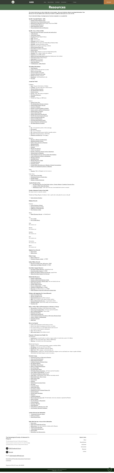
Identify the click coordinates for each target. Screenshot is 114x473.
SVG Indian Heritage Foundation (38, 371)
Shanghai (33, 171)
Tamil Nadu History (35, 62)
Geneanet (33, 147)
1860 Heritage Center (37, 187)
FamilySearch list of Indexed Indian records (40, 22)
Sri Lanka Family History (36, 369)
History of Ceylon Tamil (36, 71)
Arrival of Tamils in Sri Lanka (37, 72)
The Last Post (34, 308)
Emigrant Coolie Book (36, 312)
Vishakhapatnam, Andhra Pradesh (38, 63)
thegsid (11, 452)
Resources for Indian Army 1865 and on (39, 263)
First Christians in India (36, 209)
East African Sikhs (35, 368)
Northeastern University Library (38, 414)
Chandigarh (33, 36)
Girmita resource (34, 92)
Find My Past (34, 348)
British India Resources (36, 297)
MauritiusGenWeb (35, 144)
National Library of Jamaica (37, 111)
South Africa (33, 375)
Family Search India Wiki (36, 294)
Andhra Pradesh (34, 33)
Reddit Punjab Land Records (37, 314)
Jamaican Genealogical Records (38, 117)
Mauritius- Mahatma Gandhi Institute (39, 139)
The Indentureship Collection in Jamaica (39, 104)
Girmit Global (34, 379)
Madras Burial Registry (36, 283)
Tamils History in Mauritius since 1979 (39, 406)
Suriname (33, 96)
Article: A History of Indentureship (38, 317)
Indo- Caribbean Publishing (37, 311)
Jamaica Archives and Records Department (40, 110)
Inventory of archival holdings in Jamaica (40, 108)
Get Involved (83, 446)
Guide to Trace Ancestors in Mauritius (39, 142)
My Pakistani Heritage (35, 363)
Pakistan (32, 75)
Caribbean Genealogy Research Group (39, 362)
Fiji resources (34, 129)
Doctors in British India (36, 286)
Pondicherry (33, 54)
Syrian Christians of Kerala (37, 205)
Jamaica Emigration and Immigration (39, 121)
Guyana (32, 93)
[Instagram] (7, 452)
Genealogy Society (35, 163)
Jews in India (33, 218)
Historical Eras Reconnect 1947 (37, 397)
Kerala (32, 45)
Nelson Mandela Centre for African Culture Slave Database (43, 154)
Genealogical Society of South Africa (39, 177)
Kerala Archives (34, 50)
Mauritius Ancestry (35, 145)
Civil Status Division (35, 162)
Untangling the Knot (35, 318)
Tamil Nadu (33, 59)
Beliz (32, 86)
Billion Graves (34, 253)
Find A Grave (34, 251)
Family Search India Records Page (38, 424)
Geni (32, 339)
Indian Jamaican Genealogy (37, 360)
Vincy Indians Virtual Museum (37, 372)
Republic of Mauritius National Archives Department (42, 151)
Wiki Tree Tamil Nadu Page (37, 60)
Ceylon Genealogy (35, 402)
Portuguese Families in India (37, 259)
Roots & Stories (83, 442)
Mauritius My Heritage (36, 148)
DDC (32, 350)
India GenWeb (34, 430)
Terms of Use (54, 470)
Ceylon (32, 69)
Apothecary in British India (37, 287)
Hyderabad (33, 41)
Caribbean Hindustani (35, 396)
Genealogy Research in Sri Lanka (38, 74)
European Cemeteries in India (37, 206)
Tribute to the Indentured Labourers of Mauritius (41, 166)
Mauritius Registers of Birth (37, 160)
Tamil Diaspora (34, 68)
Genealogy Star (34, 303)
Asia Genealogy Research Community (39, 408)
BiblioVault (33, 320)
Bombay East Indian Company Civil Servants (40, 272)
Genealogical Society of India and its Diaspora (41, 357)
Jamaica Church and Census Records (39, 114)
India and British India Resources (38, 300)
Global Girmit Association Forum (38, 382)
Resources (84, 449)
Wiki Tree (33, 341)
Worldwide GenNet (35, 302)
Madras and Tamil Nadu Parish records (39, 56)
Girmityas (33, 381)
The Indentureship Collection (37, 90)
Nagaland (33, 53)
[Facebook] (7, 448)
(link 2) (46, 135)
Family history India (35, 378)
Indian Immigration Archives (37, 26)
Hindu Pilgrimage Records (36, 214)
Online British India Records (37, 429)
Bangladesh (33, 77)
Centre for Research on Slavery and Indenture (41, 156)
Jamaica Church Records (36, 113)
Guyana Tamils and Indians (37, 393)
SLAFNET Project (35, 159)
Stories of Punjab (34, 399)
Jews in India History (35, 220)
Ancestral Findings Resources (37, 25)
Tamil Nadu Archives (35, 57)
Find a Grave (33, 423)
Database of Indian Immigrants (37, 180)
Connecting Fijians (35, 385)
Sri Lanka (33, 78)
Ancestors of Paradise (35, 107)
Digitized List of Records (36, 23)
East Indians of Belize (35, 388)
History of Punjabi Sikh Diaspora (38, 366)
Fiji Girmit (33, 384)
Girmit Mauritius (34, 405)
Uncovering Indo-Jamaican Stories (38, 120)
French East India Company (37, 271)
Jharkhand (33, 42)
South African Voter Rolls (36, 175)
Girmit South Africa (35, 387)
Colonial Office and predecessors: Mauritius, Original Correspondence (46, 165)
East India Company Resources (37, 269)
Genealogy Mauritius (35, 403)
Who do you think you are (36, 296)
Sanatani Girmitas (35, 391)
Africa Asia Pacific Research (37, 359)
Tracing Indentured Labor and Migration (39, 27)
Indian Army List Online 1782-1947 (38, 265)
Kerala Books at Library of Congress (39, 48)
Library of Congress (35, 415)
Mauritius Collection (35, 157)
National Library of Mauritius (37, 153)
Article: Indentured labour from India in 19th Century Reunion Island (46, 315)
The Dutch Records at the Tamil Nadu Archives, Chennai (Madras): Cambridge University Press (53, 184)
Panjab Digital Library (35, 417)
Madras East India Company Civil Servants (40, 274)
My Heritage (33, 347)
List (50, 127)
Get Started (84, 444)
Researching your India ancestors (38, 432)
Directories (33, 288)
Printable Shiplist (34, 178)
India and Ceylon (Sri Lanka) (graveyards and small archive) (44, 32)
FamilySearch (34, 338)
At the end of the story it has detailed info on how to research (56, 187)
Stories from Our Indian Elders (37, 309)
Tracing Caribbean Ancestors (37, 89)
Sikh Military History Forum (37, 365)
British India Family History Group (38, 376)
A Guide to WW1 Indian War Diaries (41, 186)
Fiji (31, 127)
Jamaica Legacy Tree (35, 102)
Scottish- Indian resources (36, 284)
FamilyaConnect (34, 351)
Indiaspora (33, 394)
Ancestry (33, 345)
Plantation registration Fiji (36, 135)
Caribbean (33, 87)
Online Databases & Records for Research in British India (43, 290)
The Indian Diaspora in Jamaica (38, 123)
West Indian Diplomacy (36, 95)
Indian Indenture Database (36, 198)
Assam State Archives (35, 35)
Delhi (32, 38)
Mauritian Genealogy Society (37, 141)
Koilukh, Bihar (34, 51)
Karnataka (33, 44)
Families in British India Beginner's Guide (40, 280)
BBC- (32, 299)
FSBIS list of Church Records (37, 208)
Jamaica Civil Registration (36, 118)
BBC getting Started (35, 332)
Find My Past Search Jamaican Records (39, 115)
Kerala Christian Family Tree (37, 47)
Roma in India (34, 257)
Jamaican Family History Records (38, 105)
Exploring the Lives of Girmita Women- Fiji (40, 390)
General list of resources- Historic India (39, 281)
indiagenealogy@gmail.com (16, 455)
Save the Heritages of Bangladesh (38, 400)
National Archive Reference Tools (38, 20)
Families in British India (36, 278)
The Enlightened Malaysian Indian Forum (40, 374)
